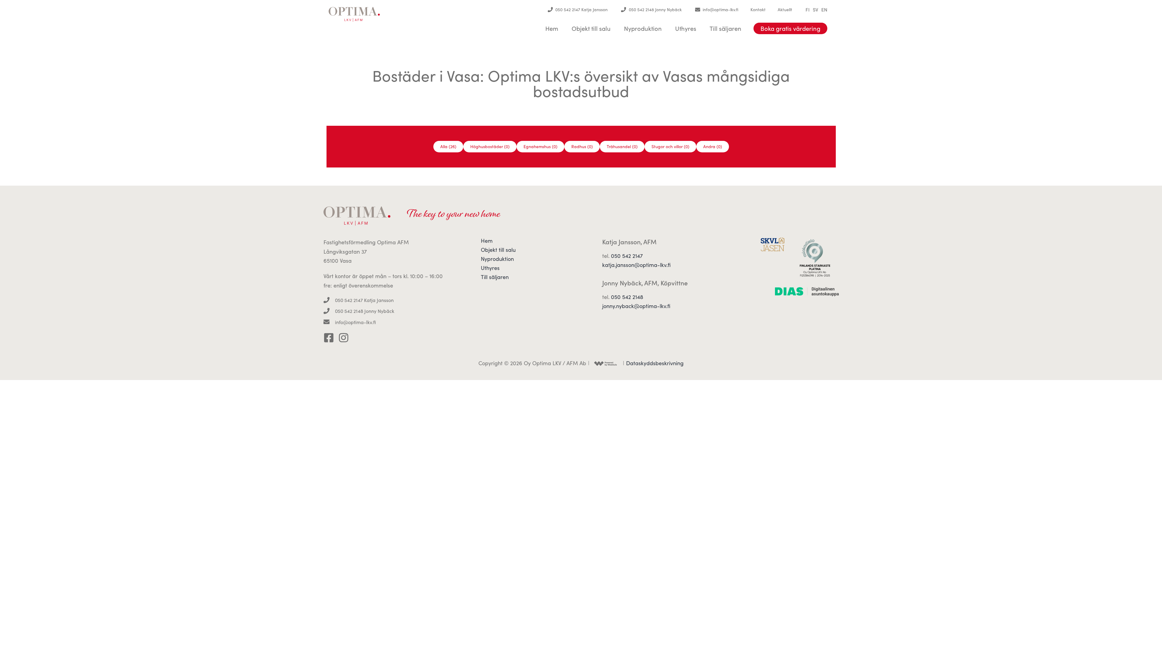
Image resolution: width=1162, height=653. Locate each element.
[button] (448, 146)
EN (824, 10)
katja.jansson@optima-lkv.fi (636, 264)
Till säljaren (725, 28)
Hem (551, 28)
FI (808, 10)
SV (815, 10)
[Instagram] (343, 337)
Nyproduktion (643, 28)
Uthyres (685, 28)
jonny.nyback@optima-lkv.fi (636, 306)
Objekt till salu (591, 28)
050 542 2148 (627, 297)
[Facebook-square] (328, 337)
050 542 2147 (627, 255)
